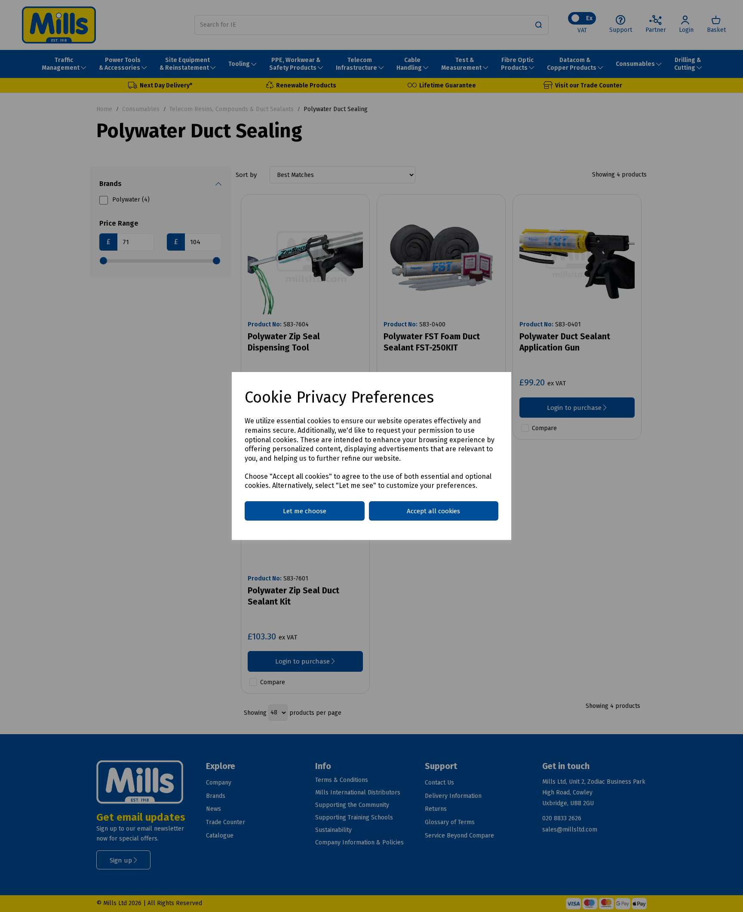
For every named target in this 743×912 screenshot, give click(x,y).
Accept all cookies (433, 511)
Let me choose (304, 511)
